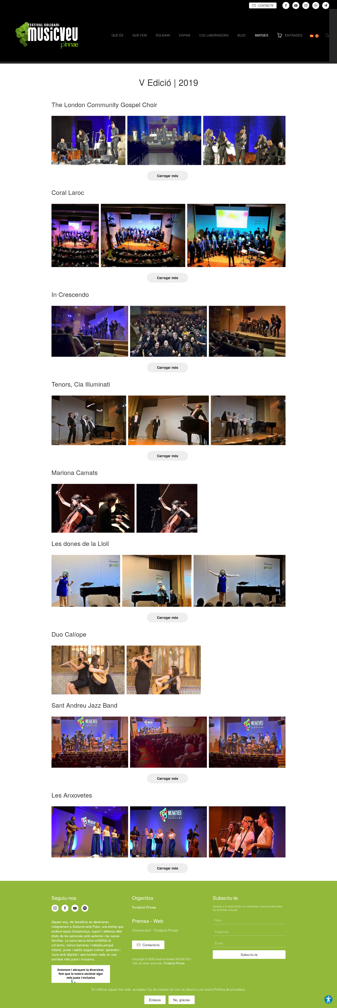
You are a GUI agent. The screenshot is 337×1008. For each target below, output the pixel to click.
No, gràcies (181, 999)
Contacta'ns (151, 944)
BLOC (242, 35)
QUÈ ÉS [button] (117, 35)
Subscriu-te (249, 954)
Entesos (155, 999)
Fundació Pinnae (144, 907)
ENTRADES (293, 35)
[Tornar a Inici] (47, 35)
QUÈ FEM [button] (139, 35)
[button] (327, 35)
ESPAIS (184, 35)
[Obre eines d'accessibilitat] (328, 999)
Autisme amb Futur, (87, 926)
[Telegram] (325, 5)
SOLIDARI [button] (163, 35)
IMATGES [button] (261, 35)
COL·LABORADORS (214, 35)
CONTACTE (266, 5)
